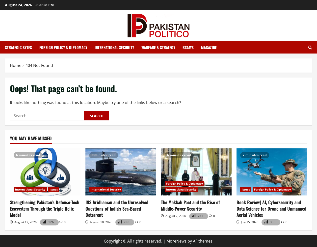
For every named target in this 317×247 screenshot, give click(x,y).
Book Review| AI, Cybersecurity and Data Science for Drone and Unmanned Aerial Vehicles (271, 208)
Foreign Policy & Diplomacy (63, 47)
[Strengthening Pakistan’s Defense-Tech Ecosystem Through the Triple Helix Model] (45, 171)
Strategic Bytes (18, 47)
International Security (114, 47)
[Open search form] (310, 47)
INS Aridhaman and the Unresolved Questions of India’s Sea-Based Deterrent (116, 208)
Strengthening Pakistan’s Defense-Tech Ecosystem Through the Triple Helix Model (44, 208)
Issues (54, 189)
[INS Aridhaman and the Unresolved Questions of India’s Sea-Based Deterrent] (120, 171)
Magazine (209, 47)
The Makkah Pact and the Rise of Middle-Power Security (190, 205)
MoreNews (176, 241)
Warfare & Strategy (158, 47)
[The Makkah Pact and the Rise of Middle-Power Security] (196, 171)
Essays (188, 47)
